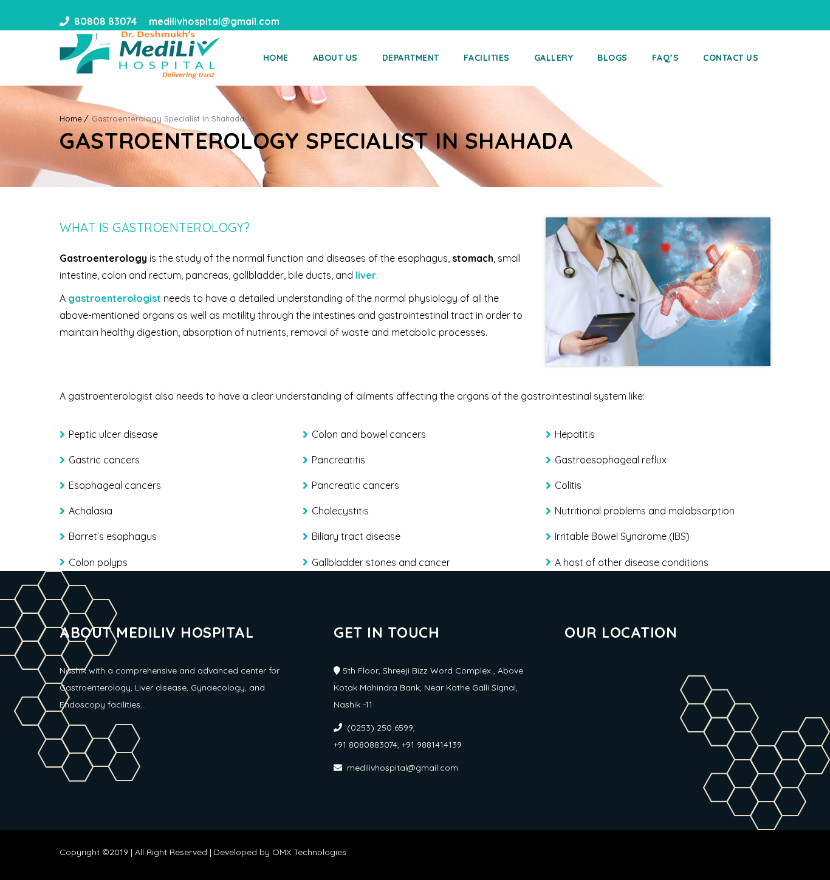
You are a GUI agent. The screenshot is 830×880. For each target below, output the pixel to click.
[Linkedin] (315, 21)
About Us (335, 57)
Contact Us (730, 57)
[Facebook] (293, 21)
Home (276, 57)
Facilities (487, 57)
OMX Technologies (309, 852)
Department (410, 57)
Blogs (612, 57)
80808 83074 (105, 21)
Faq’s (665, 57)
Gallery (554, 57)
